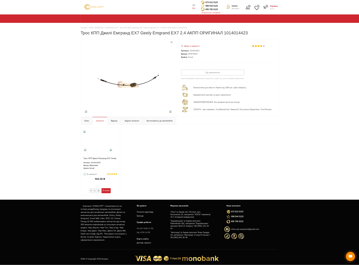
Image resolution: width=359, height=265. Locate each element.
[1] (253, 46)
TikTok (227, 236)
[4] (261, 46)
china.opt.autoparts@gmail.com (245, 229)
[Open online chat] (350, 256)
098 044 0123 (211, 6)
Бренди (140, 216)
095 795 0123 (211, 9)
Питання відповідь (145, 212)
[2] (256, 46)
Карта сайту (143, 239)
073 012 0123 (211, 2)
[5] (264, 46)
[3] (258, 46)
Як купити (141, 206)
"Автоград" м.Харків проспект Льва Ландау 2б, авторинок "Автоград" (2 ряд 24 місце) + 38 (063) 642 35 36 (190, 234)
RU (193, 8)
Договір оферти (144, 243)
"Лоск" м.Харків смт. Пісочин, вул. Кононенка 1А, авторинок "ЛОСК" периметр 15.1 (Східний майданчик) (190, 214)
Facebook (234, 236)
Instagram (241, 236)
